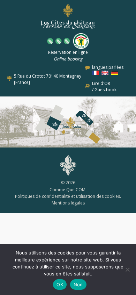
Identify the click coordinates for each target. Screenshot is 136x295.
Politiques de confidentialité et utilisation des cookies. (68, 196)
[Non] (127, 269)
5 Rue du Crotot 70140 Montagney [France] (47, 79)
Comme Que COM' (68, 190)
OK (59, 284)
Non (78, 284)
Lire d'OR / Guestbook (104, 86)
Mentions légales (68, 203)
